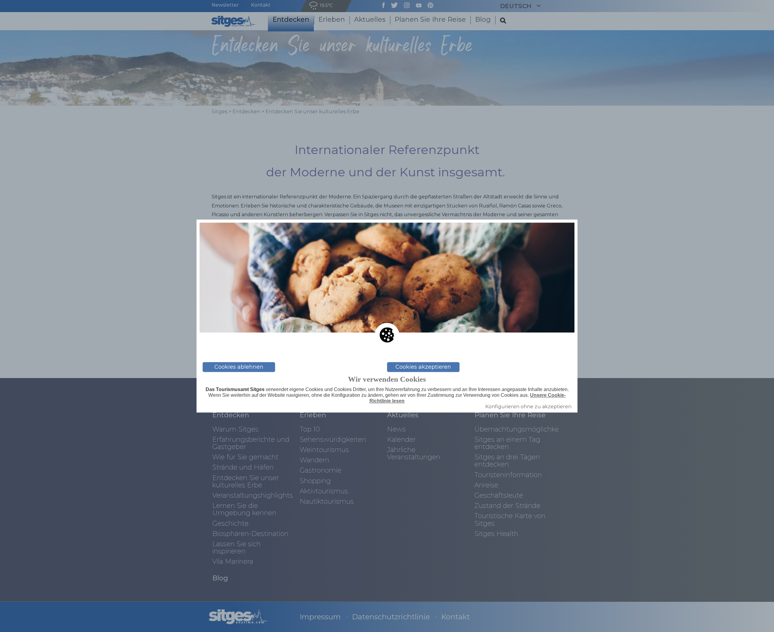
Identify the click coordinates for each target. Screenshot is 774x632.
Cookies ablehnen (238, 367)
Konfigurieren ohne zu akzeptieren (528, 406)
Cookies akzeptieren (423, 367)
